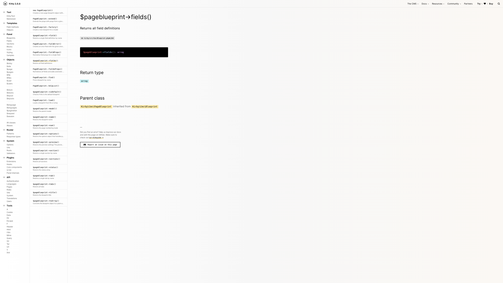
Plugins (10, 157)
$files (9, 78)
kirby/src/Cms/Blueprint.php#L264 (99, 38)
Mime (9, 235)
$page (9, 69)
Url (8, 247)
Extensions (11, 161)
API (8, 177)
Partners (468, 3)
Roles (9, 190)
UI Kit (9, 170)
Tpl (8, 244)
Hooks (9, 164)
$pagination (12, 110)
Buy (491, 3)
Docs (424, 3)
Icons (9, 49)
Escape (10, 221)
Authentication (13, 181)
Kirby (14, 3)
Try (478, 3)
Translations (12, 198)
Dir (8, 218)
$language (11, 105)
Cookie (10, 212)
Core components (14, 167)
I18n (8, 232)
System (10, 141)
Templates (12, 23)
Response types (13, 136)
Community (453, 3)
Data (9, 215)
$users (9, 83)
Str (8, 241)
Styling (10, 52)
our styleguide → (96, 137)
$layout (10, 95)
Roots (9, 150)
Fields (9, 41)
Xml (8, 252)
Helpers (10, 30)
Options (10, 144)
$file (8, 75)
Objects (10, 59)
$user (9, 81)
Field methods (13, 27)
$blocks (10, 93)
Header (10, 226)
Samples (10, 55)
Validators (11, 153)
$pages (10, 72)
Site (8, 192)
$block (10, 90)
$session (10, 116)
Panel (9, 34)
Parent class (92, 98)
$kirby (9, 63)
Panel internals (13, 173)
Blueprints (11, 38)
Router (10, 130)
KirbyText (11, 16)
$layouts (10, 98)
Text (9, 12)
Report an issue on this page (102, 145)
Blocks (9, 46)
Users (9, 201)
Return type (92, 72)
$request (10, 113)
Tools (9, 205)
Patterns (10, 133)
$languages (12, 108)
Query (9, 238)
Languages (11, 184)
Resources (437, 3)
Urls (8, 147)
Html (9, 229)
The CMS (411, 3)
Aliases (10, 125)
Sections (10, 44)
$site (9, 66)
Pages (9, 187)
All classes (11, 122)
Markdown (11, 19)
